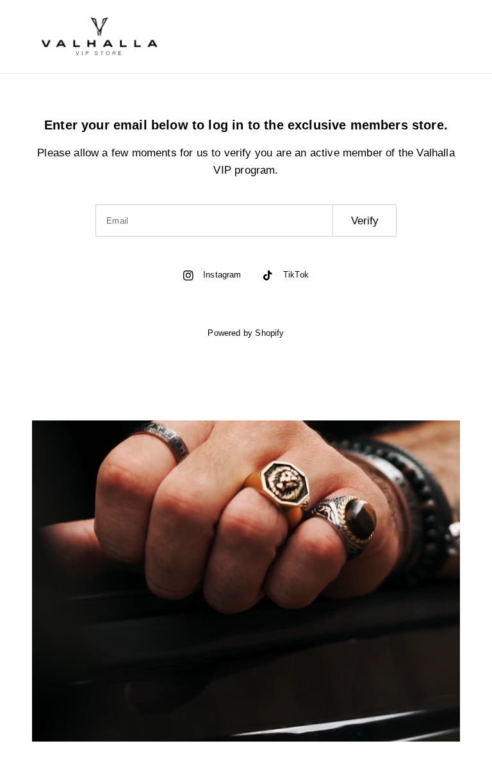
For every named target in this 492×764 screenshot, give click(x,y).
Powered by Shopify (246, 333)
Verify (365, 221)
